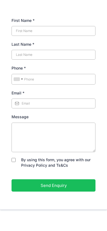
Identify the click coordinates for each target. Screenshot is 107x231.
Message (20, 116)
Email (18, 93)
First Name (23, 20)
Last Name (23, 44)
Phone (19, 68)
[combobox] (18, 79)
